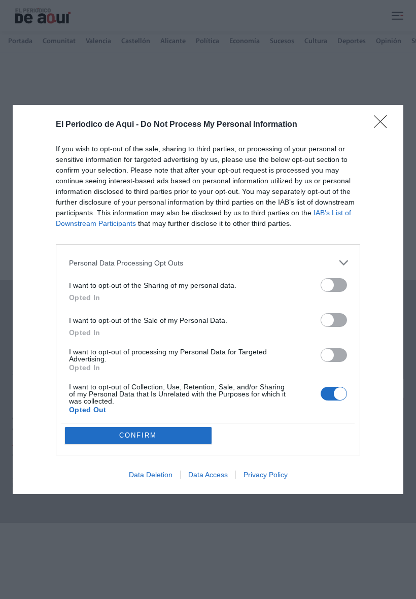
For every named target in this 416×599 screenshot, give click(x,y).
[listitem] (208, 262)
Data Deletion (150, 475)
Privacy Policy (266, 475)
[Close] (383, 125)
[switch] (334, 285)
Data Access (208, 475)
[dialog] (208, 299)
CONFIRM (138, 435)
